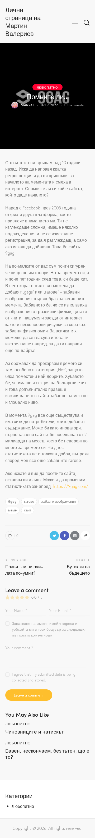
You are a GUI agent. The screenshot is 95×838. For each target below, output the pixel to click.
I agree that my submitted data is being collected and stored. (43, 677)
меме (12, 509)
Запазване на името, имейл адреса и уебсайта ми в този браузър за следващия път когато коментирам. (49, 629)
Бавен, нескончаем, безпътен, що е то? (47, 754)
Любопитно (47, 87)
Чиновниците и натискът (34, 732)
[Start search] (86, 22)
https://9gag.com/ (70, 486)
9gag (12, 501)
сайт (27, 509)
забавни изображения (58, 501)
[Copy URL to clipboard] (85, 535)
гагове (29, 501)
